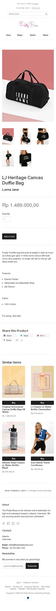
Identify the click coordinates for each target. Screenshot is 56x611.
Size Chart (45, 587)
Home (7, 490)
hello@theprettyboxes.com (21, 544)
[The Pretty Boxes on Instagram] (13, 523)
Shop (20, 35)
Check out (36, 8)
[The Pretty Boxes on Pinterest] (18, 523)
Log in (18, 582)
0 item (23, 8)
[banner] (28, 25)
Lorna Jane (10, 189)
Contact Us (17, 587)
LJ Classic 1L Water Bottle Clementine (41, 408)
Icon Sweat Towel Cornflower (40, 463)
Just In (23, 490)
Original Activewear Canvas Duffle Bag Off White (13, 409)
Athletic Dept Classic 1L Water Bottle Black (13, 465)
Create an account (30, 582)
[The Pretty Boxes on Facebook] (8, 523)
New (8, 35)
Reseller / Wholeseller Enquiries (31, 589)
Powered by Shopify (42, 593)
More (46, 35)
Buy (13, 402)
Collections (15, 490)
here (19, 315)
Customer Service (31, 587)
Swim (33, 35)
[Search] (46, 14)
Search (8, 587)
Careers (13, 589)
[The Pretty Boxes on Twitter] (3, 523)
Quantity (6, 214)
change (35, 4)
